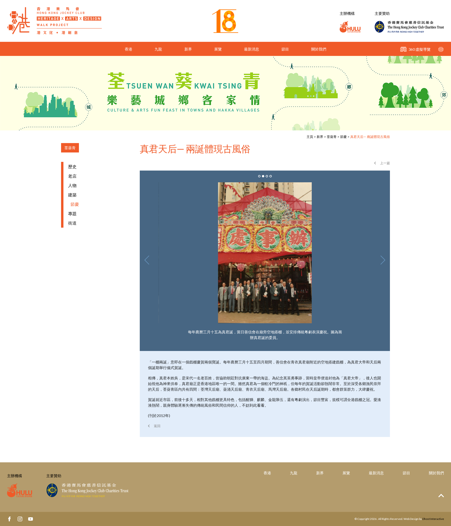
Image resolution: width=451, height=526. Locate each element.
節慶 (343, 137)
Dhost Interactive (433, 519)
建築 (72, 194)
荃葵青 (332, 137)
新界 (188, 49)
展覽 (218, 49)
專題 (72, 213)
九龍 (158, 49)
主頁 (310, 137)
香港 (128, 49)
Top (441, 495)
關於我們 (318, 49)
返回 (157, 426)
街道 (72, 223)
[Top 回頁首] (441, 496)
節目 (285, 49)
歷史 (72, 166)
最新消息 (251, 49)
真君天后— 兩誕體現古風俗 (370, 137)
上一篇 (385, 163)
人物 (72, 185)
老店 (72, 176)
